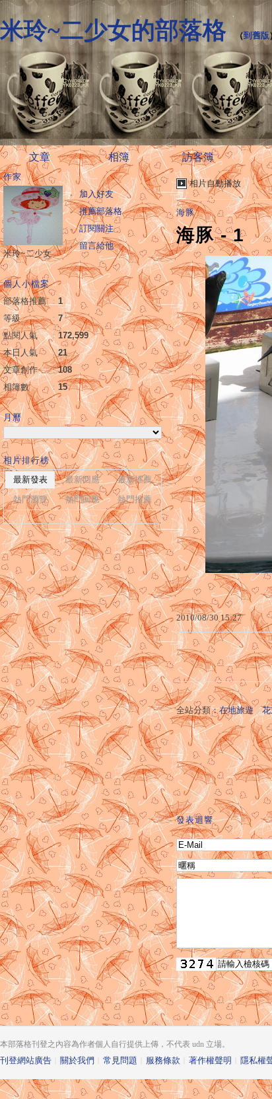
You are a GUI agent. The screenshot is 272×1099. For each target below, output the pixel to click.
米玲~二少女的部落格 (113, 30)
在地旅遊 (236, 710)
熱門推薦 (135, 499)
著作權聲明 (210, 1060)
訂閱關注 (96, 228)
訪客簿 (198, 157)
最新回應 (82, 479)
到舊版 (256, 35)
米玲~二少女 (27, 253)
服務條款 (163, 1060)
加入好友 (96, 194)
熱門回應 (82, 499)
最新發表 (30, 479)
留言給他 (96, 245)
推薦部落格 (100, 211)
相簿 (118, 157)
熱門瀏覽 (30, 499)
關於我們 (77, 1060)
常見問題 (120, 1060)
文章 (39, 157)
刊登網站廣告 (25, 1060)
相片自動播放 (215, 183)
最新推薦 (135, 479)
